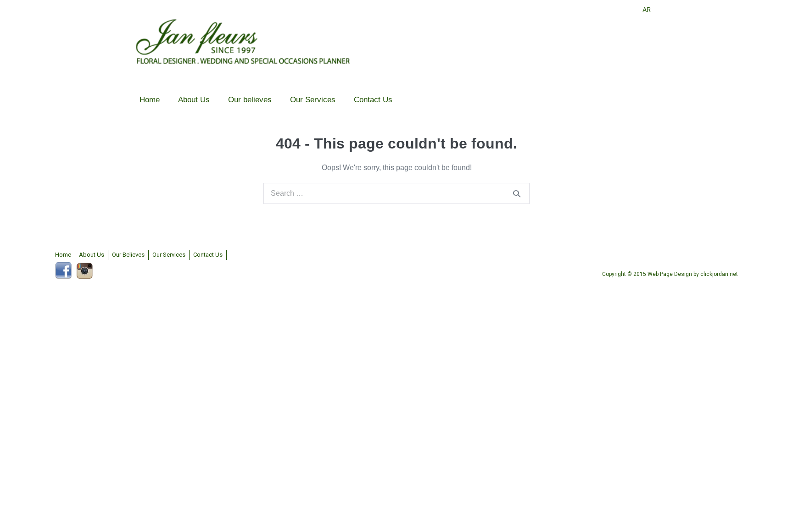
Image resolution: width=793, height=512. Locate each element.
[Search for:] (396, 193)
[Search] (516, 193)
